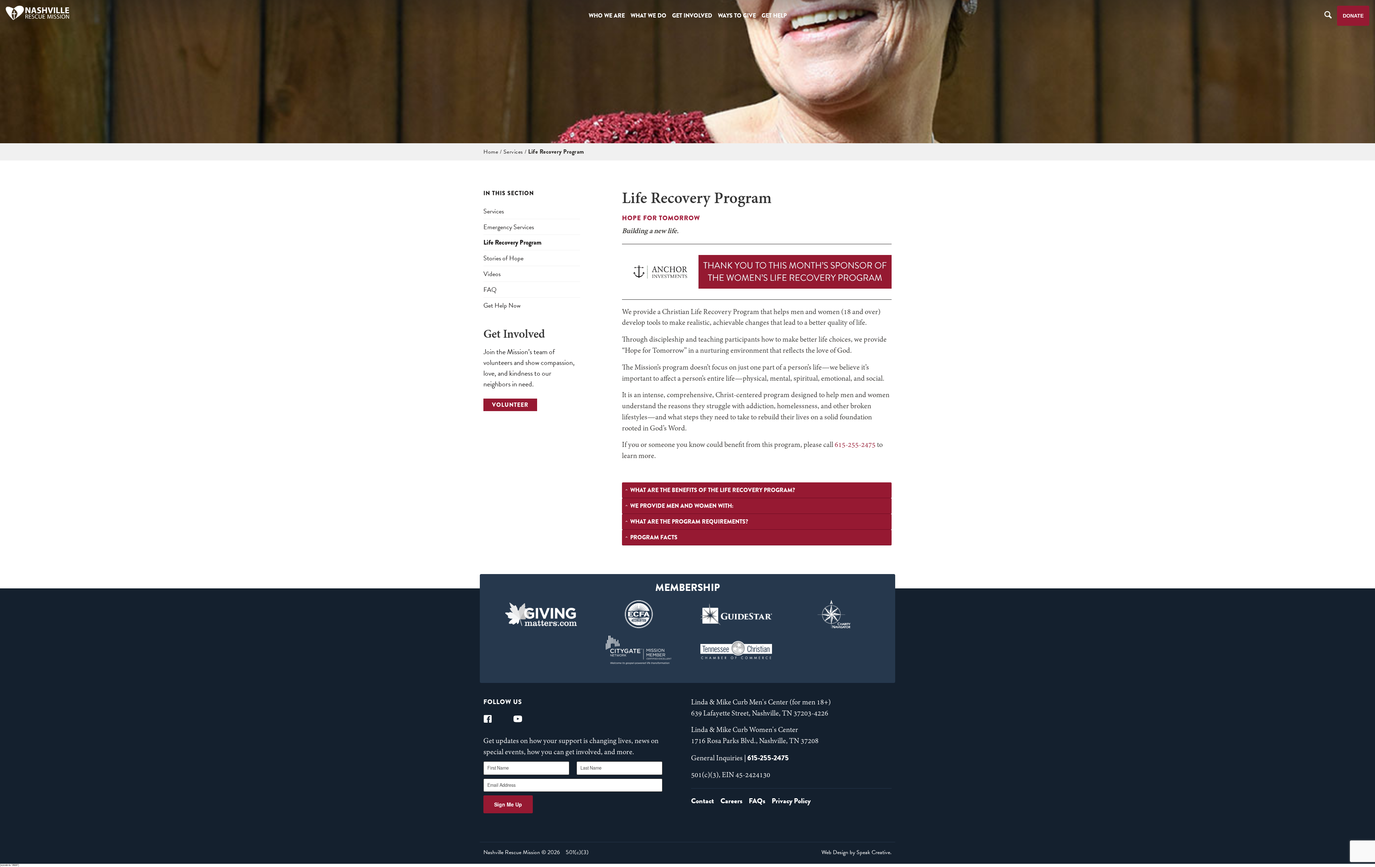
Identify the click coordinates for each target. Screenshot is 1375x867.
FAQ (490, 289)
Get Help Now (502, 305)
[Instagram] (502, 719)
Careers (731, 801)
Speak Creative (873, 852)
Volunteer (510, 405)
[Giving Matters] (541, 614)
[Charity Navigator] (834, 614)
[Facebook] (487, 719)
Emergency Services (508, 227)
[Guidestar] (736, 614)
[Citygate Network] (638, 650)
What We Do (648, 15)
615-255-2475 (855, 445)
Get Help (774, 15)
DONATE (1353, 16)
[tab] (757, 490)
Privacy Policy (791, 801)
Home (490, 152)
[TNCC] (736, 650)
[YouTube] (517, 719)
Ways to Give (737, 15)
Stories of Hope (503, 258)
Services (513, 152)
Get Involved (692, 15)
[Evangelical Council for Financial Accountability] (638, 614)
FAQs (757, 801)
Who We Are (607, 15)
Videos (492, 274)
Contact (702, 801)
